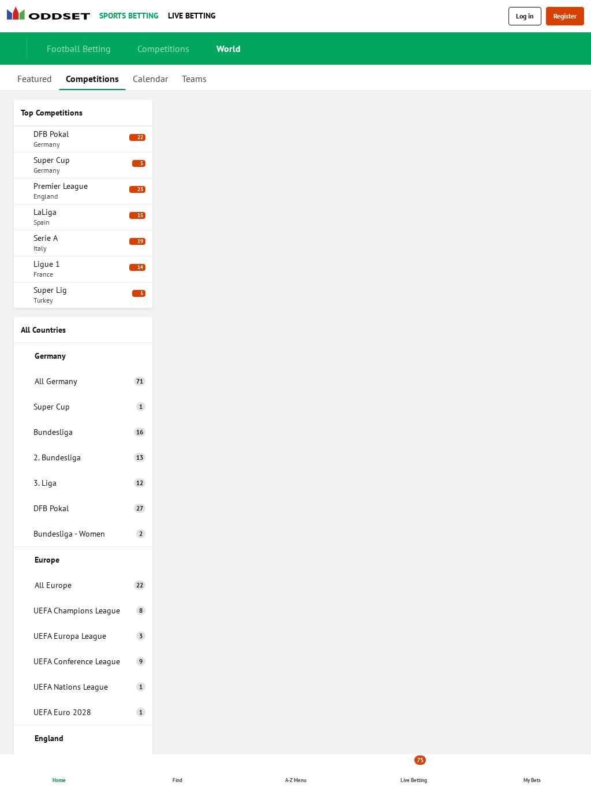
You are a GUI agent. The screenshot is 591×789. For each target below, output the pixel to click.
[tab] (34, 77)
